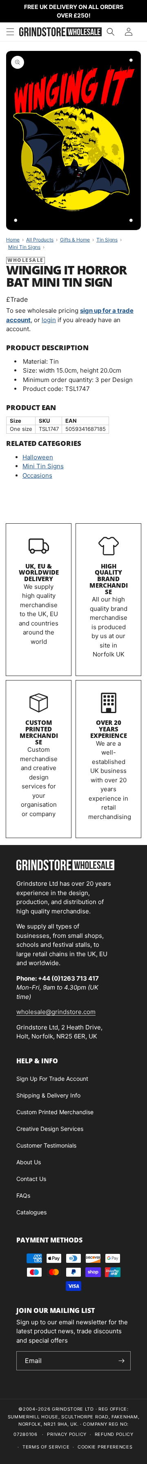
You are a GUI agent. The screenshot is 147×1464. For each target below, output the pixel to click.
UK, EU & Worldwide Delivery (39, 572)
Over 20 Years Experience (108, 729)
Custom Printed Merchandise (39, 732)
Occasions (37, 475)
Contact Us (31, 1178)
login (49, 320)
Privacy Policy (67, 1434)
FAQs (23, 1195)
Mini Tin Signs (43, 466)
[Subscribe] (121, 1360)
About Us (28, 1162)
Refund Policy (114, 1434)
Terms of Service (45, 1447)
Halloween (37, 457)
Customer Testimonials (46, 1145)
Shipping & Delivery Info (48, 1095)
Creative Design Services (49, 1128)
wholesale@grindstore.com (56, 1012)
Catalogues (31, 1212)
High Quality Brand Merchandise (108, 579)
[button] (10, 32)
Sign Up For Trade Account (52, 1078)
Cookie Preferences (105, 1447)
